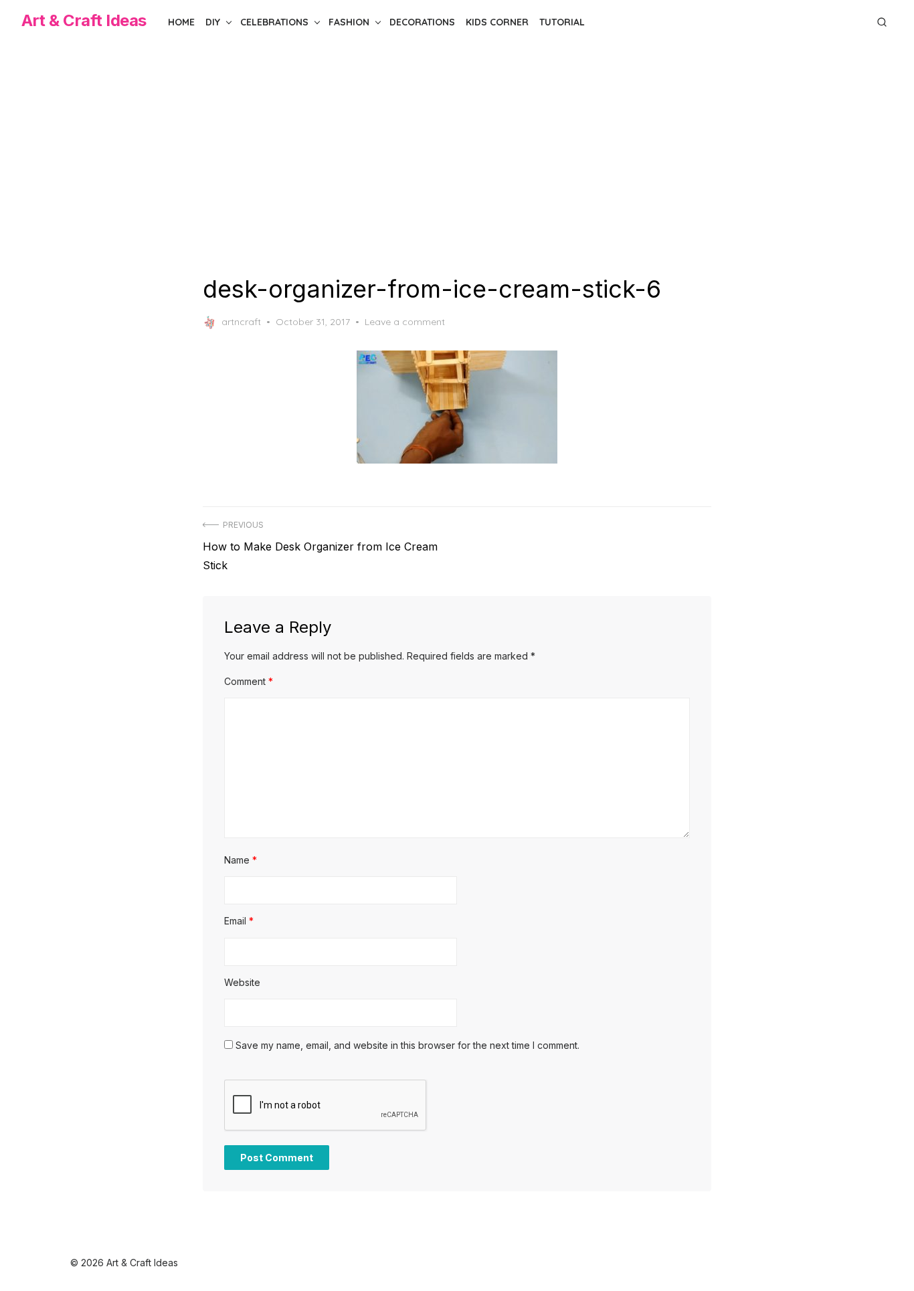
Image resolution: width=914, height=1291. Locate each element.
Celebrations (274, 22)
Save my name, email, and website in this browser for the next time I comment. (407, 1045)
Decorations (422, 22)
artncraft (241, 322)
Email (239, 920)
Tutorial (562, 22)
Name (240, 860)
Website (242, 982)
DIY (212, 22)
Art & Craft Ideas (84, 20)
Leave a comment (405, 322)
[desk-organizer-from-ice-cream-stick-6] (457, 407)
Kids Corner (497, 22)
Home (181, 22)
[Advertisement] (457, 159)
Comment (248, 681)
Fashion (349, 22)
